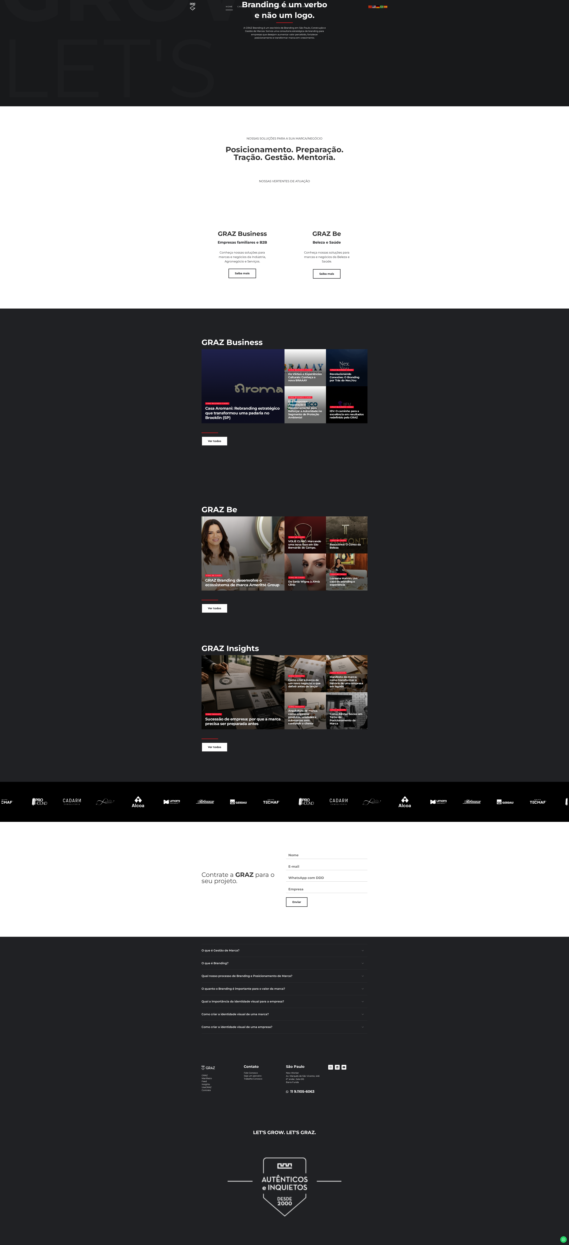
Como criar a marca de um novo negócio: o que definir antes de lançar (304, 683)
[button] (284, 950)
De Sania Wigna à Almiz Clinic (304, 583)
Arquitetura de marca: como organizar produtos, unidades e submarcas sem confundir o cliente (303, 717)
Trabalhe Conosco (253, 1078)
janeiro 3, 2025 (296, 386)
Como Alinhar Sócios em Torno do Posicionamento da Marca (346, 718)
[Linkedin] (337, 1067)
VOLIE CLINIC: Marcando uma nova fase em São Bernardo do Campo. (304, 544)
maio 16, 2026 (337, 423)
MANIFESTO (274, 6)
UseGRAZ (206, 1087)
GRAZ (205, 1075)
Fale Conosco (251, 1073)
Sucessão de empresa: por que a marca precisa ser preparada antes (242, 721)
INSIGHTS (257, 6)
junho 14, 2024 (337, 553)
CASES (241, 6)
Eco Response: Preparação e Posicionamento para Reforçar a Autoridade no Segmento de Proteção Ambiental (305, 409)
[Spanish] (386, 6)
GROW (321, 6)
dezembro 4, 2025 (233, 423)
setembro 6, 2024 (297, 590)
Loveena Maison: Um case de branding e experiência (344, 581)
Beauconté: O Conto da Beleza (345, 546)
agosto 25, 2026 (232, 729)
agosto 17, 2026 (296, 729)
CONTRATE (307, 6)
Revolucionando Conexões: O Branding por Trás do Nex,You (344, 377)
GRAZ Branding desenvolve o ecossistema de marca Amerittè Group (242, 582)
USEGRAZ (291, 6)
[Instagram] (330, 1067)
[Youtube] (344, 1067)
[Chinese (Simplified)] (370, 6)
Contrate (206, 1090)
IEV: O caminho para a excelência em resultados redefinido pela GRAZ (347, 414)
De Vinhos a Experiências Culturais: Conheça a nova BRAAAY (305, 377)
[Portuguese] (382, 6)
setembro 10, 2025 (297, 553)
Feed (204, 1081)
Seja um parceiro (253, 1075)
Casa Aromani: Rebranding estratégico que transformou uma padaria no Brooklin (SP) (242, 413)
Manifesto (207, 1078)
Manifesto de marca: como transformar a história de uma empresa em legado (346, 681)
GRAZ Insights (213, 714)
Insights (206, 1084)
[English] (374, 6)
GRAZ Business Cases (217, 403)
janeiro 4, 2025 (337, 386)
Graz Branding (214, 423)
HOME (229, 6)
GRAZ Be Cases (213, 575)
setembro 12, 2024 (297, 423)
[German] (378, 6)
